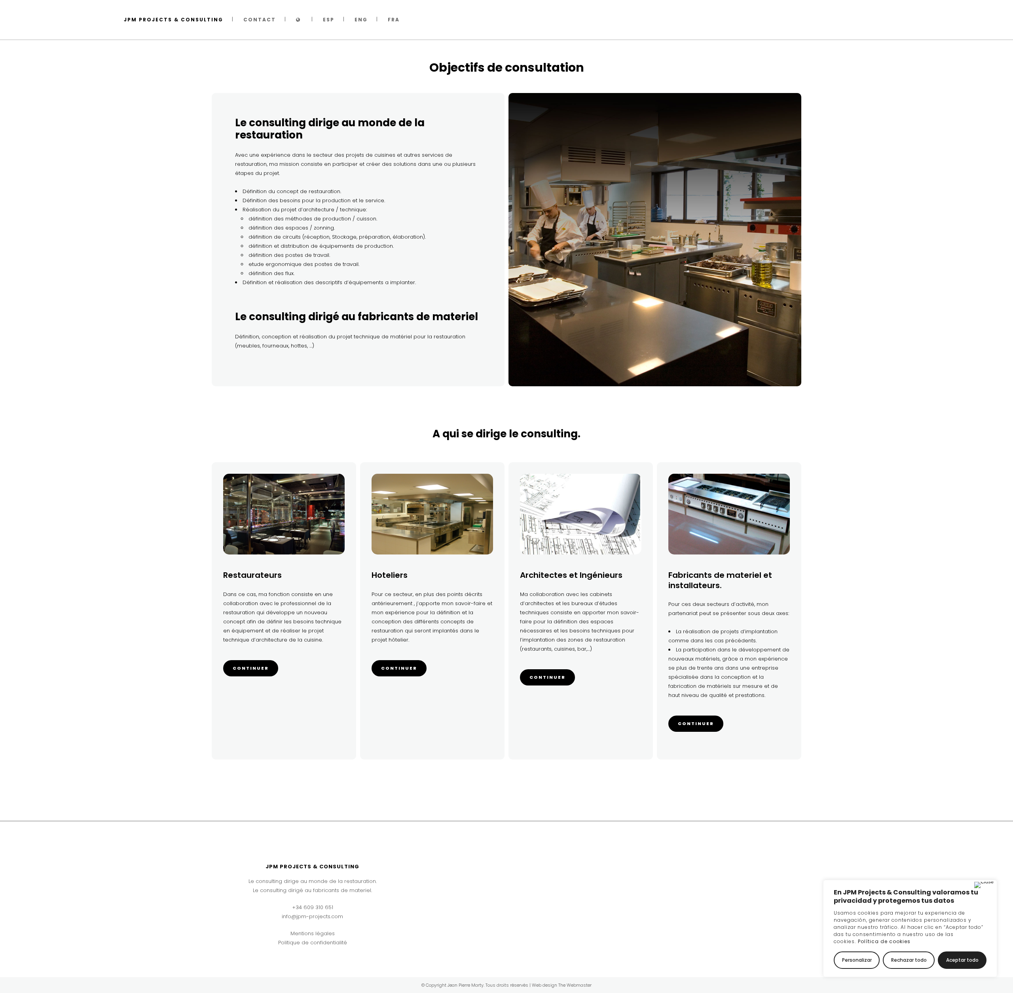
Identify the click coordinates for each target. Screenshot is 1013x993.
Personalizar (857, 960)
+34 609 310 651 (312, 907)
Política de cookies (884, 941)
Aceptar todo (962, 960)
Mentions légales (312, 933)
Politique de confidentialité (312, 942)
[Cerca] (984, 885)
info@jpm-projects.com (312, 916)
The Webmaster (575, 985)
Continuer (251, 668)
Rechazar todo (909, 960)
